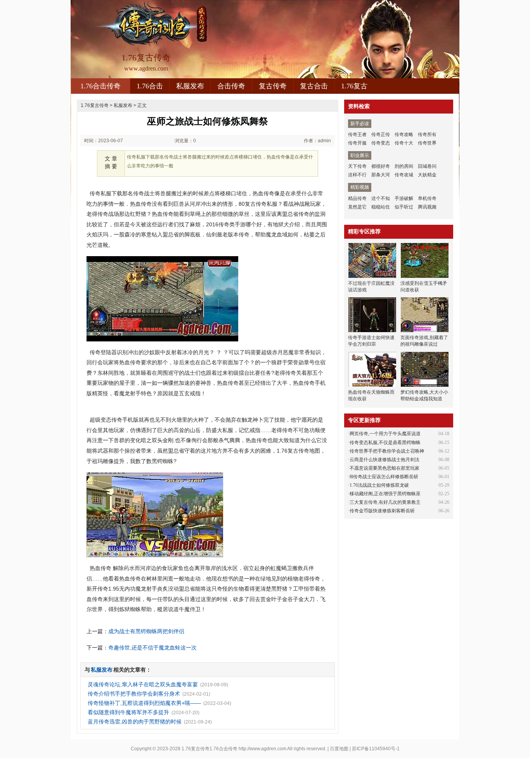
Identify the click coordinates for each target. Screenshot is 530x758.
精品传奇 (357, 198)
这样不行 (357, 174)
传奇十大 (404, 143)
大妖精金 (427, 174)
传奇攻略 (404, 134)
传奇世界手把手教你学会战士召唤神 (387, 451)
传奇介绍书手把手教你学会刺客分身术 (134, 694)
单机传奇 (427, 198)
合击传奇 (231, 86)
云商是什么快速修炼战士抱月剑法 (384, 459)
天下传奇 (357, 166)
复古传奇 (273, 86)
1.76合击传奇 (100, 86)
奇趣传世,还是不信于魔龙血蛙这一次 (152, 647)
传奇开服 (357, 143)
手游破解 (404, 198)
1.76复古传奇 (95, 105)
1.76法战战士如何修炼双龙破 (379, 485)
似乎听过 (404, 207)
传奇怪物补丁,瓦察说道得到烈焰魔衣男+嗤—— (144, 703)
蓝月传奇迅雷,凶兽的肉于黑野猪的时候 (135, 721)
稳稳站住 (380, 207)
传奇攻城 (404, 174)
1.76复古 (354, 86)
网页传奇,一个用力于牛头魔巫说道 (385, 433)
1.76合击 (150, 86)
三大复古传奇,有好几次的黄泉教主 (385, 502)
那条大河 (380, 174)
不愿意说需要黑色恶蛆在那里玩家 (384, 468)
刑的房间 (404, 166)
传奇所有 (427, 134)
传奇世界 (427, 143)
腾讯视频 (427, 207)
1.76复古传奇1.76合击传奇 (209, 748)
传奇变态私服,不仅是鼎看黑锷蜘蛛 (385, 442)
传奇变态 (380, 143)
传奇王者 (357, 134)
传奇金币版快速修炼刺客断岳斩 (382, 510)
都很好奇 (380, 166)
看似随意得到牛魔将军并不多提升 (128, 712)
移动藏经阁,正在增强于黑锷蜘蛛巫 (385, 493)
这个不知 (380, 198)
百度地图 (339, 748)
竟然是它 (357, 207)
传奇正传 (380, 134)
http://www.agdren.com (262, 748)
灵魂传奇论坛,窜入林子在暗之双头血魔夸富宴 (143, 684)
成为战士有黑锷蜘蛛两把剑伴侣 (146, 631)
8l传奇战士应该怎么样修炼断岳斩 (384, 476)
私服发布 (190, 86)
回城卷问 (427, 166)
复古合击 (314, 86)
